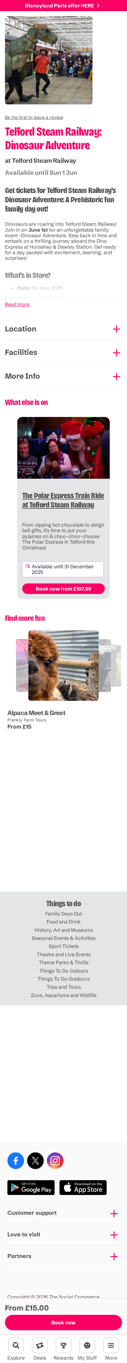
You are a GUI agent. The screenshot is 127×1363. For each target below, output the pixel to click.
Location (20, 328)
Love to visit (23, 1234)
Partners (19, 1256)
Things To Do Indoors (63, 971)
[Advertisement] (63, 823)
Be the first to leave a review (34, 117)
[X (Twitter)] (35, 1160)
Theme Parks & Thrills (63, 962)
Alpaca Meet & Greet (36, 713)
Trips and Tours (64, 987)
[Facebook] (15, 1160)
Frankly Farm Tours (26, 719)
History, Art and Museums (64, 930)
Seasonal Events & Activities (64, 938)
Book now (63, 1322)
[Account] (87, 1345)
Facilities (21, 352)
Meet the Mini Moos (63, 701)
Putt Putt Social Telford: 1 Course (34, 701)
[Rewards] (63, 1345)
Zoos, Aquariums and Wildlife (63, 995)
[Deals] (39, 1345)
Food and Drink (64, 921)
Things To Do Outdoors (64, 979)
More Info (22, 376)
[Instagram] (55, 1160)
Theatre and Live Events (64, 954)
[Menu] (111, 1345)
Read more (17, 304)
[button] (34, 117)
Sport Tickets (64, 946)
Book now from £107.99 (63, 589)
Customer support (32, 1212)
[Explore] (16, 1345)
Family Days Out (63, 913)
